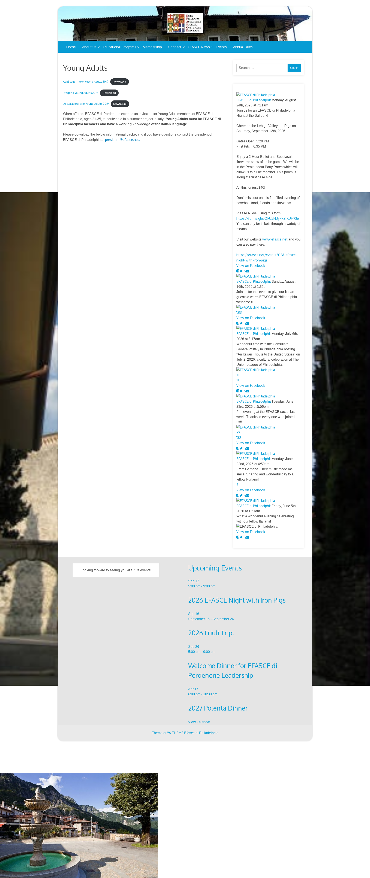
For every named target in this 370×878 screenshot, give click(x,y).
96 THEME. (175, 733)
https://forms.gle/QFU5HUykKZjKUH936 (267, 218)
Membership (152, 47)
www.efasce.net (275, 239)
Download (119, 82)
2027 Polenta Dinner (218, 708)
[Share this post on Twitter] (241, 271)
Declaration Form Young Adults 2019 (86, 103)
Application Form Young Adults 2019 (85, 82)
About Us (89, 47)
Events (221, 47)
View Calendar (199, 722)
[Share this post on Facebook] (237, 271)
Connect (174, 47)
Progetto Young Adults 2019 (80, 92)
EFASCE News (199, 47)
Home (71, 47)
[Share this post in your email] (247, 271)
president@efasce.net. (122, 139)
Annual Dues (243, 47)
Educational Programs (119, 47)
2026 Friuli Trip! (211, 633)
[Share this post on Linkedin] (244, 271)
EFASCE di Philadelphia (254, 100)
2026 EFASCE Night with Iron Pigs (237, 600)
